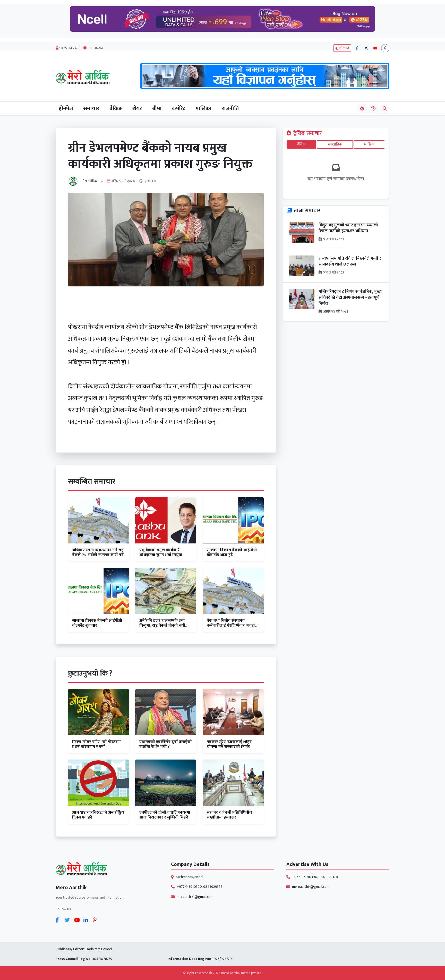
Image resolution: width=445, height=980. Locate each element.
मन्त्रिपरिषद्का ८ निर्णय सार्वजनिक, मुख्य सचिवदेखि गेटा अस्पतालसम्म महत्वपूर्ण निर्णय (350, 298)
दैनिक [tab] (301, 144)
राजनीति (230, 108)
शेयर (137, 108)
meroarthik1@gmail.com (195, 897)
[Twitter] (68, 920)
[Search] (384, 108)
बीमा (156, 108)
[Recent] (373, 108)
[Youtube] (77, 920)
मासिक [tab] (369, 144)
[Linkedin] (87, 920)
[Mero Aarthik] (107, 870)
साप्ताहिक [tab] (335, 144)
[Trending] (362, 108)
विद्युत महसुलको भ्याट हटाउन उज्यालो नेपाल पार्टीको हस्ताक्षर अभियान (348, 228)
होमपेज (66, 108)
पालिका (203, 108)
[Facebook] (59, 920)
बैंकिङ (115, 108)
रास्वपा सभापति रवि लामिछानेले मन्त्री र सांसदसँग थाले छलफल (350, 261)
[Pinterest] (96, 920)
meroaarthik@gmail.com (310, 887)
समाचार (91, 108)
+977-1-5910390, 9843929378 (199, 887)
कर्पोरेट (178, 108)
